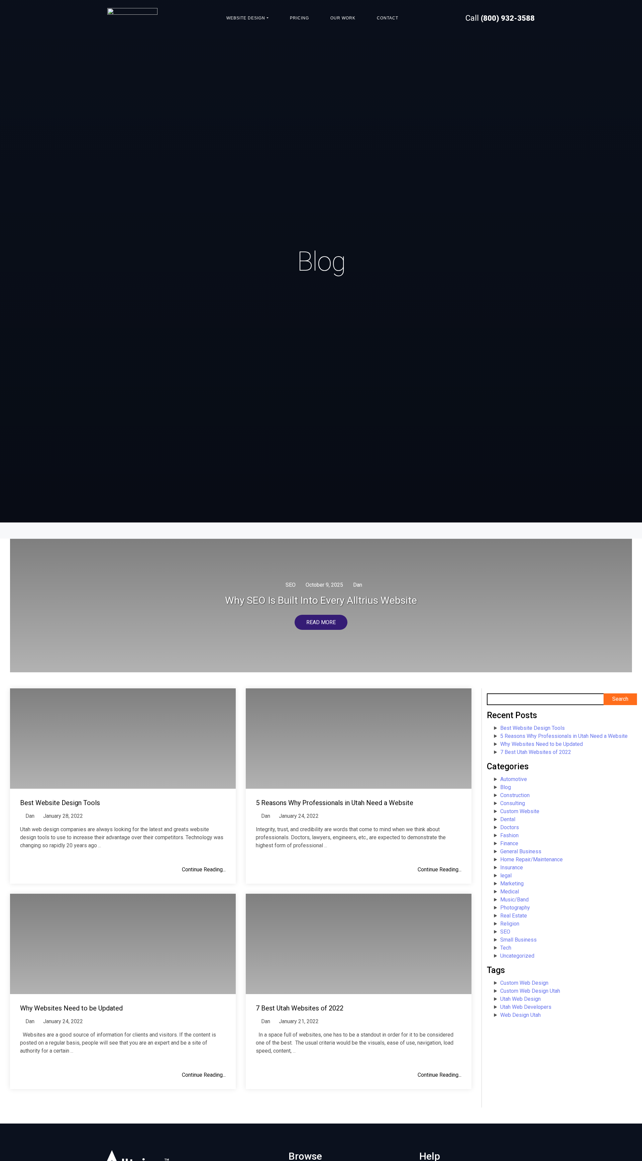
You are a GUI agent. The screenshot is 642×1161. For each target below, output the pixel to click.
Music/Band (514, 899)
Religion (509, 924)
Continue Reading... (204, 869)
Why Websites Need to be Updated (541, 744)
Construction (515, 795)
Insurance (511, 867)
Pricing (299, 18)
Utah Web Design (520, 999)
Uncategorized (517, 956)
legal (506, 875)
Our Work (342, 18)
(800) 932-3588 (508, 18)
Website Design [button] (245, 18)
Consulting (512, 803)
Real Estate (513, 915)
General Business (520, 851)
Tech (505, 948)
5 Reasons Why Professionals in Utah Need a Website (564, 736)
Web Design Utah (520, 1015)
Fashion (509, 835)
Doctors (509, 827)
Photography (515, 907)
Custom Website (519, 811)
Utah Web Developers (525, 1007)
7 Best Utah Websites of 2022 (535, 752)
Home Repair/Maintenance (531, 859)
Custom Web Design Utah (530, 991)
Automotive (513, 779)
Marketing (512, 883)
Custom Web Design (524, 983)
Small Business (518, 940)
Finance (509, 843)
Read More (321, 622)
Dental (507, 819)
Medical (509, 891)
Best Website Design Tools (532, 728)
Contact (387, 18)
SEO (291, 585)
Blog (505, 787)
